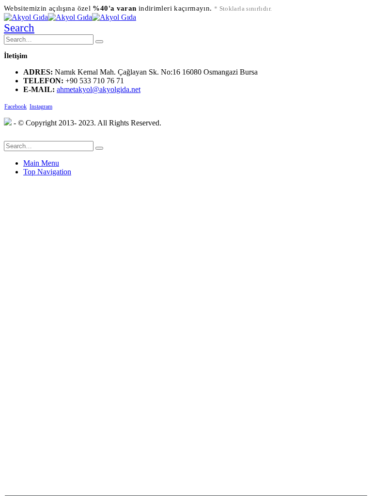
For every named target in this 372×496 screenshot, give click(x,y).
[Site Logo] (70, 17)
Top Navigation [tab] (47, 172)
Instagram (41, 106)
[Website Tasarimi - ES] (8, 123)
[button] (19, 28)
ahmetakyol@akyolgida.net (98, 89)
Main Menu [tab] (41, 163)
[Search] (99, 41)
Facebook (15, 106)
